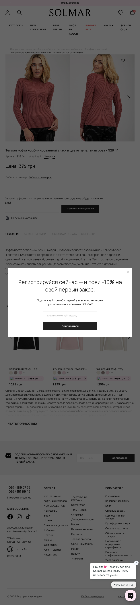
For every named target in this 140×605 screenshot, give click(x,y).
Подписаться (70, 326)
